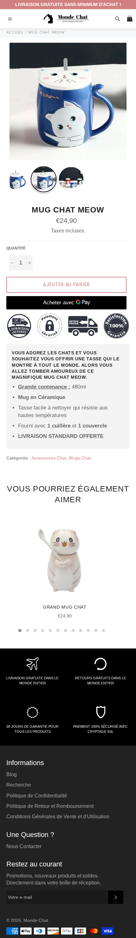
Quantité (16, 248)
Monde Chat (35, 920)
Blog (11, 774)
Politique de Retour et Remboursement (50, 806)
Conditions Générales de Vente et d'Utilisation (57, 816)
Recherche (18, 785)
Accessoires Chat (49, 457)
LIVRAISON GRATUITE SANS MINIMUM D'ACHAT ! (68, 4)
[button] (20, 630)
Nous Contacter (23, 846)
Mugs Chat (80, 457)
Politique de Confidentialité (36, 795)
